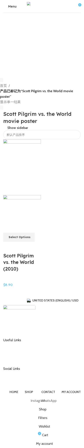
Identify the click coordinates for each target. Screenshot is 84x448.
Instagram (13, 374)
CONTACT (13, 345)
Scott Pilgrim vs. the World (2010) (18, 262)
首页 (3, 86)
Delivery (12, 352)
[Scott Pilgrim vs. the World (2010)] (22, 167)
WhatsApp (14, 381)
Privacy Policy (16, 359)
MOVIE (8, 279)
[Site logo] (42, 6)
